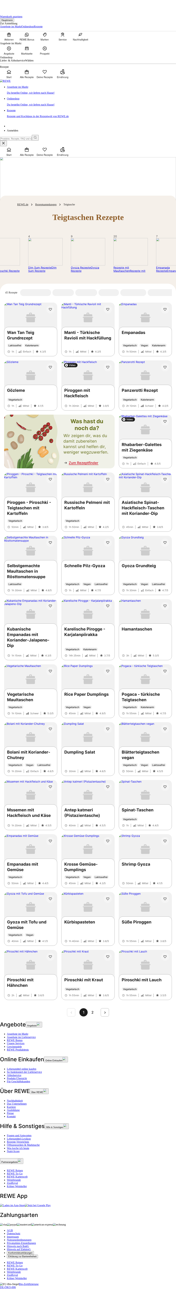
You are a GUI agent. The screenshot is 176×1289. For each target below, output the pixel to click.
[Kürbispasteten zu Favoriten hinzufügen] (108, 899)
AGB (10, 1230)
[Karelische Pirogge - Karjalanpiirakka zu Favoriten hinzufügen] (108, 606)
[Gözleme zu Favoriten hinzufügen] (50, 367)
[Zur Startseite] (11, 5)
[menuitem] (9, 36)
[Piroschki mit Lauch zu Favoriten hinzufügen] (165, 957)
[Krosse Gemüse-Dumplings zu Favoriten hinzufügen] (108, 841)
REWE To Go (15, 1173)
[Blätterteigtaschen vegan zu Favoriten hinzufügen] (165, 729)
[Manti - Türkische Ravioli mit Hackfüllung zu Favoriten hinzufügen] (108, 309)
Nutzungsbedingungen (19, 1239)
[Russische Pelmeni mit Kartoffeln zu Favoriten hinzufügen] (108, 479)
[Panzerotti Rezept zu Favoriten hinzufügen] (165, 367)
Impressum (13, 1236)
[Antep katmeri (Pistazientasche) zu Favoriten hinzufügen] (108, 787)
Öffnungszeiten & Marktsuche (23, 1144)
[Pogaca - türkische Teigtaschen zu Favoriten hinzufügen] (165, 671)
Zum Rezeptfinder (83, 463)
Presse (10, 1113)
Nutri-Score (13, 1151)
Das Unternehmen (17, 1103)
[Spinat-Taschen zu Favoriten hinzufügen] (165, 787)
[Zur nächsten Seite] (105, 1012)
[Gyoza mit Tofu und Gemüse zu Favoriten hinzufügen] (50, 899)
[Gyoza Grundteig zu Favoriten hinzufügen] (165, 543)
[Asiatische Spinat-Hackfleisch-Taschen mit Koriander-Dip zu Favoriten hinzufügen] (165, 479)
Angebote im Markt (17, 1033)
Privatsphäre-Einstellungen (21, 1243)
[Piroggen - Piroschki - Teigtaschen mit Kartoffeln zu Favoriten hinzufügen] (50, 479)
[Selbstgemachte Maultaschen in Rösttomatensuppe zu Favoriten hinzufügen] (50, 543)
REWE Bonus (15, 1040)
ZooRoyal (12, 1183)
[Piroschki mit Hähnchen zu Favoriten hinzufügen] (50, 957)
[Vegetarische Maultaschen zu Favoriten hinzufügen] (50, 671)
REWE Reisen (15, 1170)
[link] (91, 90)
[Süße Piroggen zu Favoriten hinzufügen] (165, 899)
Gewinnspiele (14, 1046)
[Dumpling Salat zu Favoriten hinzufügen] (108, 729)
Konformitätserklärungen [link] (20, 1253)
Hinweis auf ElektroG (19, 1249)
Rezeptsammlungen (46, 204)
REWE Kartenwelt (17, 1176)
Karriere (11, 1107)
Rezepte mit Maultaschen (121, 269)
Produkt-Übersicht (17, 1078)
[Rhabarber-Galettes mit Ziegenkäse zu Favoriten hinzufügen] (165, 421)
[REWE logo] (5, 80)
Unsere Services (15, 1043)
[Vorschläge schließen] (3, 143)
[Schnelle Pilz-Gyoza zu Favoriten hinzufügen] (108, 543)
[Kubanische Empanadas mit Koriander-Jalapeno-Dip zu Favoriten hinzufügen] (50, 606)
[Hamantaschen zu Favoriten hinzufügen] (165, 606)
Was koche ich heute (18, 1148)
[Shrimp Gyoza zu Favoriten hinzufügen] (165, 841)
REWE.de (22, 204)
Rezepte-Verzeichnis (18, 1141)
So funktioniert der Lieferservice (24, 1072)
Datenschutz (13, 1233)
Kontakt (11, 1116)
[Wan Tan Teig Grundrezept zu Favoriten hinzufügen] (50, 309)
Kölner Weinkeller (17, 1186)
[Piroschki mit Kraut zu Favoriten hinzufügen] (108, 957)
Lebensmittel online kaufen (21, 1068)
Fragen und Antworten (19, 1135)
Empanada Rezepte (163, 269)
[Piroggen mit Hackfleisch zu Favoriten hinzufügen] (108, 367)
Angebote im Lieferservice (21, 1037)
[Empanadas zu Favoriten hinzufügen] (165, 309)
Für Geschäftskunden (18, 1081)
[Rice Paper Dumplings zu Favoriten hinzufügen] (108, 671)
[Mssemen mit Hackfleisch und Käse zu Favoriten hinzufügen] (50, 787)
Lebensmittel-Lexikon (19, 1138)
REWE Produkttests (18, 1049)
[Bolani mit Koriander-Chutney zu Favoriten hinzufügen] (50, 729)
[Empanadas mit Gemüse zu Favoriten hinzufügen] (50, 841)
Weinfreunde (14, 1179)
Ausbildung (13, 1110)
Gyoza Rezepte (81, 267)
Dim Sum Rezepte (39, 267)
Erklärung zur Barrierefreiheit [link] (22, 1256)
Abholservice (14, 1075)
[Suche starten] (35, 138)
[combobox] (16, 139)
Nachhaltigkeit (15, 1100)
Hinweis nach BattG (18, 1246)
